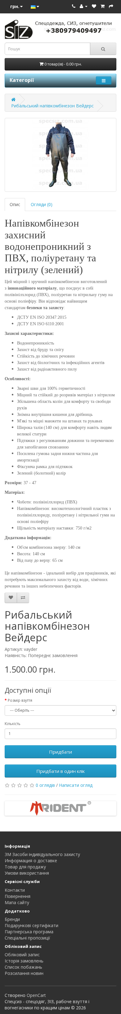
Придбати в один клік (60, 771)
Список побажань (23, 967)
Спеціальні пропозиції (27, 938)
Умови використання (27, 873)
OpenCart (36, 995)
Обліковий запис (22, 955)
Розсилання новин (24, 973)
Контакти (15, 890)
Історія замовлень (24, 961)
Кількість (12, 723)
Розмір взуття (20, 700)
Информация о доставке (31, 860)
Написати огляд (75, 785)
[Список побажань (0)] (94, 6)
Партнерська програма (29, 932)
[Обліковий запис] (83, 6)
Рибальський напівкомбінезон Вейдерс (52, 106)
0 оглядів (45, 785)
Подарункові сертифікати (31, 925)
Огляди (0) (41, 204)
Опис (15, 204)
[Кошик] (103, 6)
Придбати (60, 752)
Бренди (12, 919)
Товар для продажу (25, 867)
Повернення (17, 896)
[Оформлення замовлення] (111, 6)
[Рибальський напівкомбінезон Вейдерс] (60, 155)
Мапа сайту (17, 902)
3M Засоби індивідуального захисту (42, 854)
